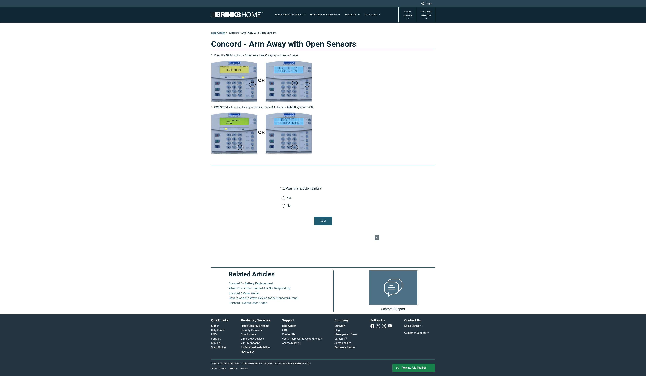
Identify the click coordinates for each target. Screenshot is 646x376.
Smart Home (248, 334)
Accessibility (290, 343)
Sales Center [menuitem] (412, 325)
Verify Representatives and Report (302, 338)
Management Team (346, 334)
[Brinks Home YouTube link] (390, 325)
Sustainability (342, 343)
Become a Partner (344, 347)
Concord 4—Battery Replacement (251, 283)
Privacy (222, 368)
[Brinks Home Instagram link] (384, 325)
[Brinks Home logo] (238, 14)
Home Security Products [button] (289, 14)
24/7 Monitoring (250, 343)
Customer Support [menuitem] (415, 332)
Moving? (216, 343)
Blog (337, 330)
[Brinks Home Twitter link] (378, 325)
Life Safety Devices (252, 338)
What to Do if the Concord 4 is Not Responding (259, 288)
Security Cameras (251, 330)
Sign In (215, 325)
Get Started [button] (371, 14)
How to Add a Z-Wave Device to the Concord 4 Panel (263, 298)
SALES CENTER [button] (407, 13)
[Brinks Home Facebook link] (373, 325)
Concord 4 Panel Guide (244, 293)
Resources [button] (351, 14)
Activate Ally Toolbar (414, 367)
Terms (214, 368)
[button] (426, 4)
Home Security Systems (255, 325)
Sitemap (244, 368)
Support (216, 338)
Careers (339, 338)
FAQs (214, 334)
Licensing (233, 368)
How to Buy (248, 351)
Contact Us (288, 334)
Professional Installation (255, 347)
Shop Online (218, 347)
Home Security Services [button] (324, 14)
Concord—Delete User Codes (248, 303)
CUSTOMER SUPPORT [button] (426, 13)
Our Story (340, 325)
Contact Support (393, 309)
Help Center (218, 33)
